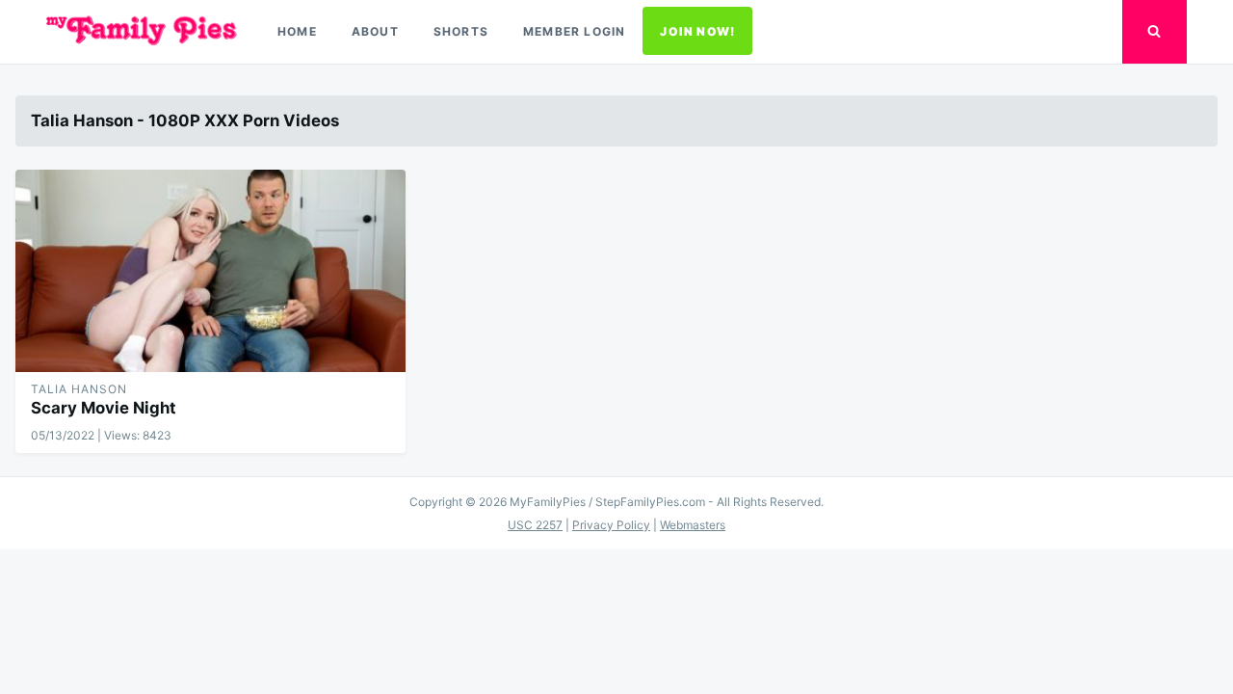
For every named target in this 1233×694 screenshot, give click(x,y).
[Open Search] (1154, 32)
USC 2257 (535, 525)
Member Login (574, 31)
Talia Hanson (79, 389)
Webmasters (692, 525)
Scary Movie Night (103, 407)
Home (297, 31)
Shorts (460, 31)
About (375, 31)
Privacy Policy (611, 525)
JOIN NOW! (697, 31)
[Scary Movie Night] (210, 271)
